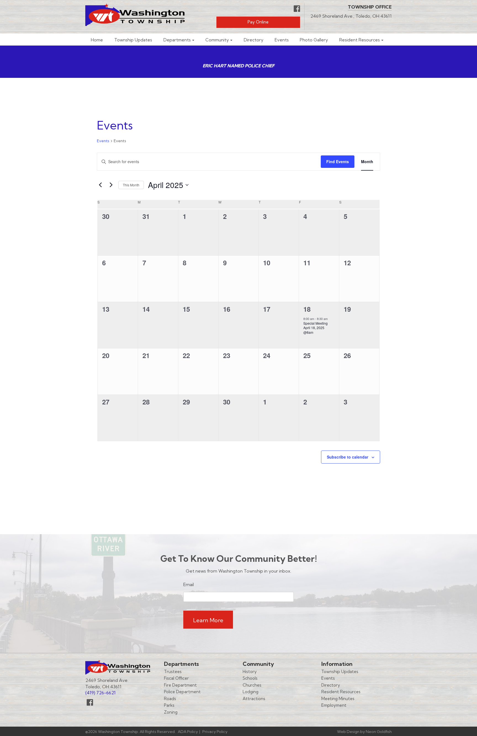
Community (217, 40)
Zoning (170, 712)
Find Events (337, 161)
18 (307, 309)
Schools (250, 678)
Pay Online (258, 22)
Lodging (250, 691)
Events (282, 40)
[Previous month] (100, 185)
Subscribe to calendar (347, 457)
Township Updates (133, 40)
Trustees (173, 671)
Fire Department (180, 685)
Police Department (182, 691)
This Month (131, 184)
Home (97, 40)
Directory (253, 40)
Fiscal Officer (176, 678)
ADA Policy (188, 731)
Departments (177, 40)
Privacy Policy (214, 731)
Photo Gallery (314, 40)
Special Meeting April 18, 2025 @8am (315, 328)
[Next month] (111, 185)
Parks (169, 705)
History (250, 671)
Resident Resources (359, 40)
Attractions (254, 698)
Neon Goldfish (379, 731)
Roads (170, 698)
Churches (252, 685)
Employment (333, 705)
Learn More (208, 620)
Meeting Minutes (337, 698)
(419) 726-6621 (100, 692)
